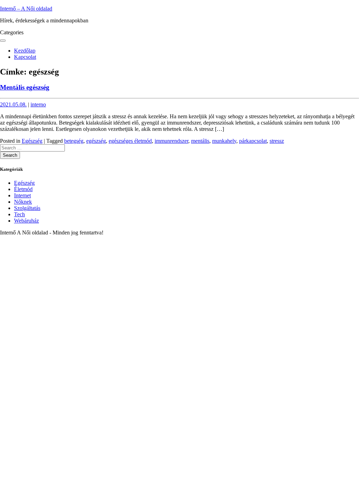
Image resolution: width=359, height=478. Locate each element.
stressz (277, 141)
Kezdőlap (24, 51)
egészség (96, 141)
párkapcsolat (253, 141)
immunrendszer (171, 141)
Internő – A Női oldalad (26, 9)
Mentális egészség (24, 87)
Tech (19, 214)
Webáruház (26, 221)
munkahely (224, 141)
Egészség (32, 141)
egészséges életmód (130, 141)
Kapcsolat (25, 57)
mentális (200, 141)
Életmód (23, 189)
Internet (22, 195)
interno (38, 104)
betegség (73, 141)
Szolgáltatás (27, 208)
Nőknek (23, 202)
